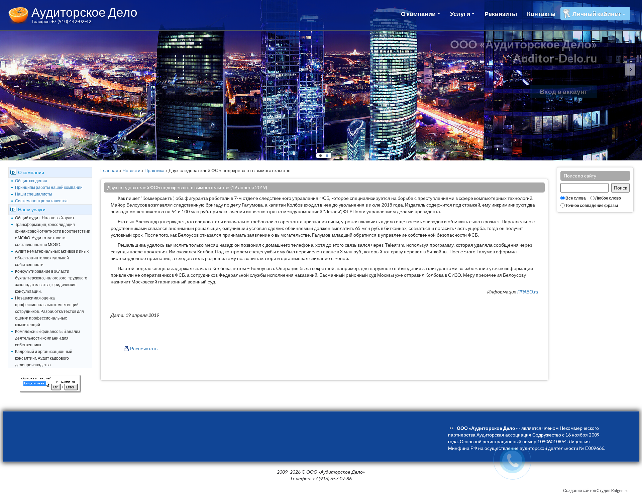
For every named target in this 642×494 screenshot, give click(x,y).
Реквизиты (501, 13)
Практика (154, 170)
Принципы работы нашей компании (49, 187)
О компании (419, 13)
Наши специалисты (33, 194)
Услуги (460, 13)
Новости (131, 170)
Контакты (541, 13)
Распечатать (143, 348)
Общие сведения (31, 180)
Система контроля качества (41, 200)
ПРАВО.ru (527, 291)
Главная (109, 170)
